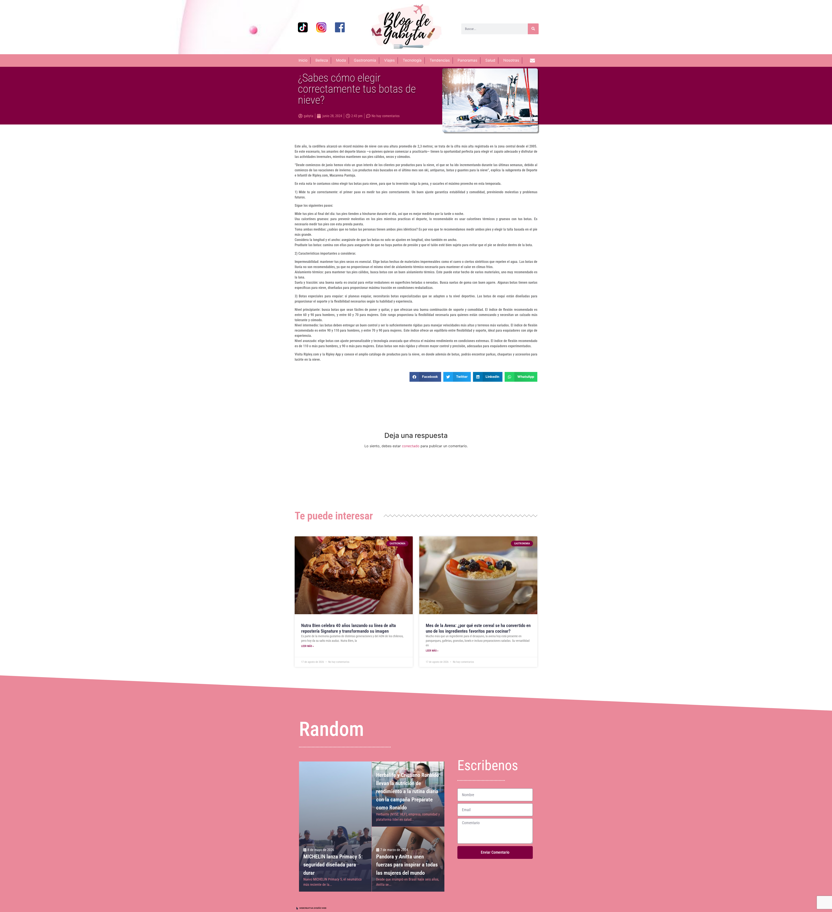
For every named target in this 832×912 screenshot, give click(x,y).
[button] (425, 377)
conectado (410, 446)
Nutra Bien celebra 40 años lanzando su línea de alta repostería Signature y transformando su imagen (348, 628)
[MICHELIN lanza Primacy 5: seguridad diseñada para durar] (335, 826)
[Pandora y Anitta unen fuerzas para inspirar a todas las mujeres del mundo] (408, 859)
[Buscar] (533, 28)
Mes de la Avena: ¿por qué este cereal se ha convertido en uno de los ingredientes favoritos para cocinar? (478, 628)
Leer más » (307, 646)
